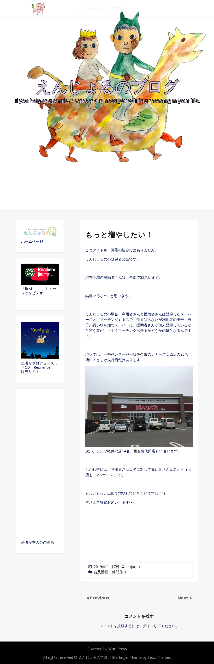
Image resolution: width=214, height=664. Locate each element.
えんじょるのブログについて (102, 8)
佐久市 (141, 354)
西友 (137, 451)
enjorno (133, 566)
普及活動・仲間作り (110, 571)
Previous (99, 597)
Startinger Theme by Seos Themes (141, 657)
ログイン (146, 625)
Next (183, 597)
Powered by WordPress (107, 648)
